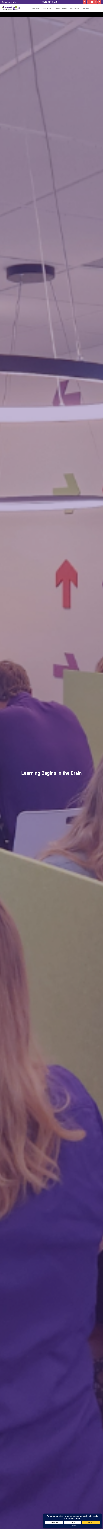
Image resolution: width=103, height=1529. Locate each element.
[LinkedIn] (99, 2)
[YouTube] (92, 2)
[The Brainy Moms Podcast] (96, 2)
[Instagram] (88, 2)
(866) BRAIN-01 (53, 2)
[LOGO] (11, 8)
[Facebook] (84, 2)
